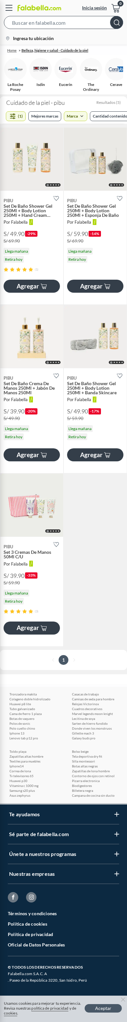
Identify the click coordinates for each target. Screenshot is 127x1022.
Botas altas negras (85, 766)
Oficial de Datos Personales (36, 944)
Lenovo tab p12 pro (23, 738)
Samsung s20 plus (22, 790)
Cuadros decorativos (87, 709)
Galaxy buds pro (83, 738)
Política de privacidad (30, 934)
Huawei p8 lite (20, 704)
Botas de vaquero (22, 719)
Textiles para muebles (24, 761)
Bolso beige (80, 751)
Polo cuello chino (22, 728)
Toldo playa (17, 751)
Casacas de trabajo (85, 694)
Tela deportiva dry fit (87, 756)
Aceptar (103, 1008)
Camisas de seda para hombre (93, 699)
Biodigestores (82, 786)
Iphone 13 (16, 733)
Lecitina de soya (83, 719)
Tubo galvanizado (22, 709)
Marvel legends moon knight (92, 714)
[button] (63, 24)
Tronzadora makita (23, 694)
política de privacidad (49, 1008)
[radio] (6, 269)
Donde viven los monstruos (92, 728)
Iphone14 (16, 766)
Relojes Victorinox (85, 704)
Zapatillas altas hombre (26, 756)
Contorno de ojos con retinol (93, 776)
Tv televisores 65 (21, 776)
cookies (10, 1013)
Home (12, 50)
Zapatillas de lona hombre (91, 771)
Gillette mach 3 (83, 733)
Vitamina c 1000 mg (23, 786)
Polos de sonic (19, 723)
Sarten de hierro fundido (90, 723)
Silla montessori (83, 761)
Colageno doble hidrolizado (29, 699)
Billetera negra (82, 790)
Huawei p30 (18, 781)
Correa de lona (20, 771)
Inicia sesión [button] (94, 7)
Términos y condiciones (32, 913)
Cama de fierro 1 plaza (25, 714)
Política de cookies (27, 924)
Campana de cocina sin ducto (93, 795)
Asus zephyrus (19, 795)
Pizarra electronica (86, 781)
